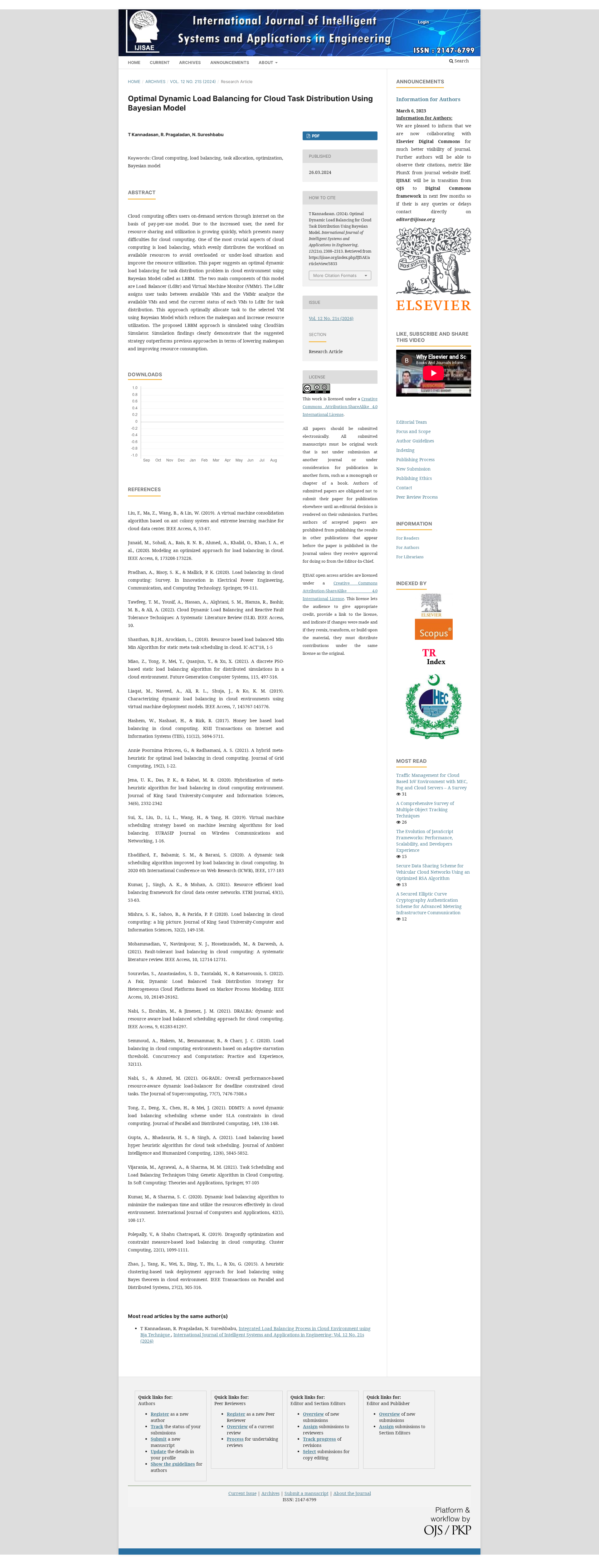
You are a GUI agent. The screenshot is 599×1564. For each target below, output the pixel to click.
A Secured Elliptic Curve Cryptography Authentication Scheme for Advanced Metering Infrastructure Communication (429, 903)
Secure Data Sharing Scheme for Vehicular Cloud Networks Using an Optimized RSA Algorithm (433, 872)
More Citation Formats (335, 275)
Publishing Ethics (414, 478)
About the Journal (352, 1493)
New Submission (413, 469)
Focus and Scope (413, 431)
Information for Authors (428, 99)
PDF (315, 135)
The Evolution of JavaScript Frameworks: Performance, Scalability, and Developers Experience (424, 840)
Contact (404, 488)
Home (134, 62)
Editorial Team (411, 422)
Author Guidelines (415, 441)
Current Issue (242, 1493)
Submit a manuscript (307, 1493)
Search (461, 61)
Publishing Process (415, 459)
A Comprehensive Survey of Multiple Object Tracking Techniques (425, 809)
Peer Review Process (417, 497)
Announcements (229, 62)
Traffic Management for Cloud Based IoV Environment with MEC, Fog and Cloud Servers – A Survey (432, 781)
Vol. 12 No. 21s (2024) (193, 81)
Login (423, 21)
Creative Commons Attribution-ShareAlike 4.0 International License (340, 406)
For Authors (407, 547)
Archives (190, 62)
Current (160, 62)
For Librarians (410, 557)
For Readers (407, 538)
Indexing (405, 450)
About (266, 62)
